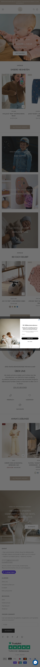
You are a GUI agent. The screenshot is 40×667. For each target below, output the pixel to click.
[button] (35, 662)
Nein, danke (30, 341)
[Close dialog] (38, 319)
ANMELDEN (30, 338)
